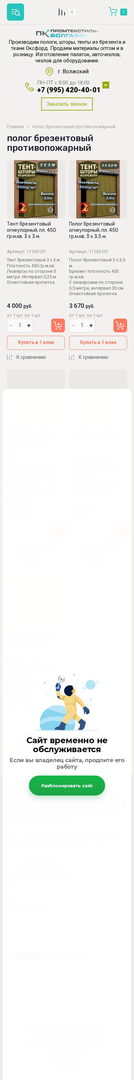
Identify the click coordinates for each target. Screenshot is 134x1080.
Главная (15, 126)
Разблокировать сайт (67, 785)
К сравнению (31, 357)
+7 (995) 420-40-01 (69, 90)
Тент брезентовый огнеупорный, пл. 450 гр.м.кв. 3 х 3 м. (31, 230)
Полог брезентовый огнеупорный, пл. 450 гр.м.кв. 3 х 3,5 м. (93, 230)
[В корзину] (58, 325)
